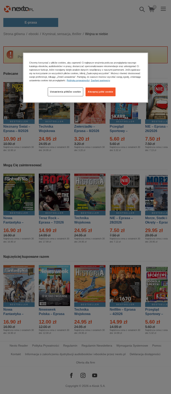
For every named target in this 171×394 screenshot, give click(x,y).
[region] (85, 78)
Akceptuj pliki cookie (100, 91)
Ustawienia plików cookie (65, 91)
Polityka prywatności (78, 80)
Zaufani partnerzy (100, 80)
